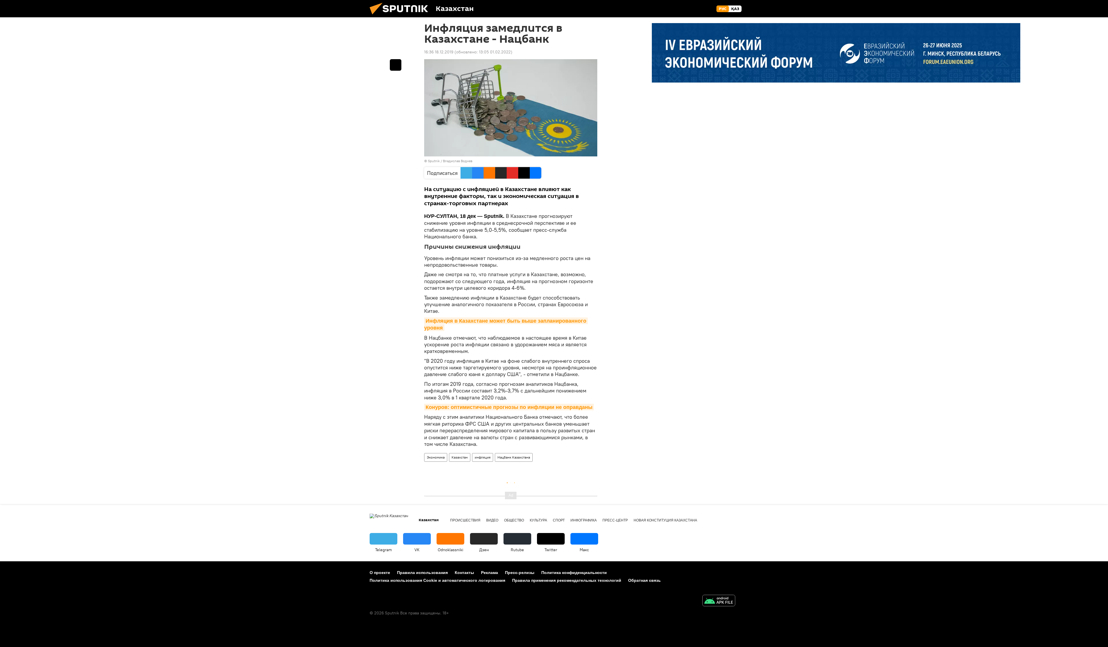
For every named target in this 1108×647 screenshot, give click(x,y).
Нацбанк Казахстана (513, 457)
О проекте (380, 572)
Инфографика (583, 520)
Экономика (436, 457)
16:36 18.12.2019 (438, 52)
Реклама (489, 572)
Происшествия (465, 520)
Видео (492, 520)
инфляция (483, 457)
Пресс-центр (615, 520)
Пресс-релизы (519, 572)
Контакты (464, 572)
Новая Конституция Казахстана (665, 520)
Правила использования (422, 572)
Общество (514, 520)
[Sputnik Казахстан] (401, 15)
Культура (538, 520)
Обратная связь (644, 580)
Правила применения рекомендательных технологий (566, 580)
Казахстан (460, 457)
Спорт (559, 520)
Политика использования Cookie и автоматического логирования (437, 580)
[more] (395, 65)
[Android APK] (718, 601)
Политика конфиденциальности (574, 572)
